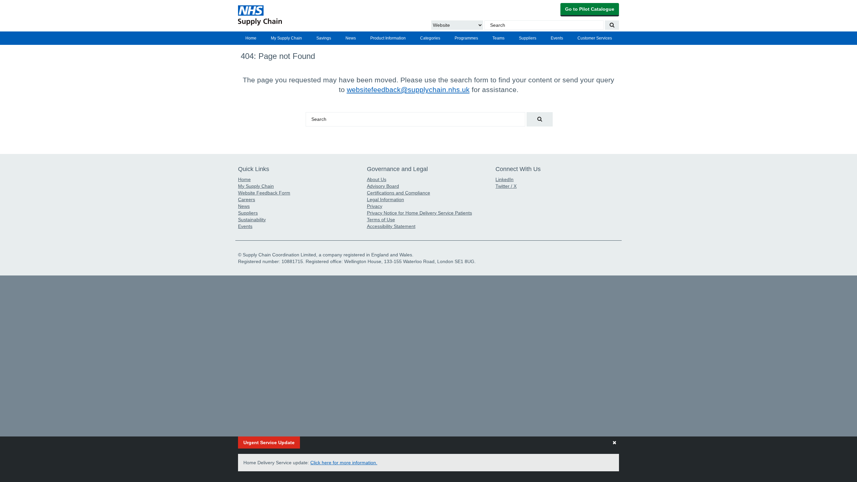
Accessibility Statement (391, 226)
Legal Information (385, 199)
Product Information (388, 38)
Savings (323, 38)
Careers (246, 199)
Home (250, 38)
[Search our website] (612, 25)
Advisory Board (383, 186)
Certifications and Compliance (398, 192)
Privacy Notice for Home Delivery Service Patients (419, 213)
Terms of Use (381, 219)
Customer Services (594, 38)
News (350, 38)
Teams (498, 38)
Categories (430, 38)
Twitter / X (506, 186)
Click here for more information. (343, 462)
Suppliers (527, 38)
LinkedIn (504, 179)
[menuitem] (250, 38)
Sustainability (252, 219)
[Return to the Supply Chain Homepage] (300, 15)
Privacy (374, 206)
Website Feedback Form (264, 192)
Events (557, 38)
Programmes (466, 38)
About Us (376, 179)
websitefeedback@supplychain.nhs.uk (408, 89)
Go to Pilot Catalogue (589, 9)
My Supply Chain (286, 38)
